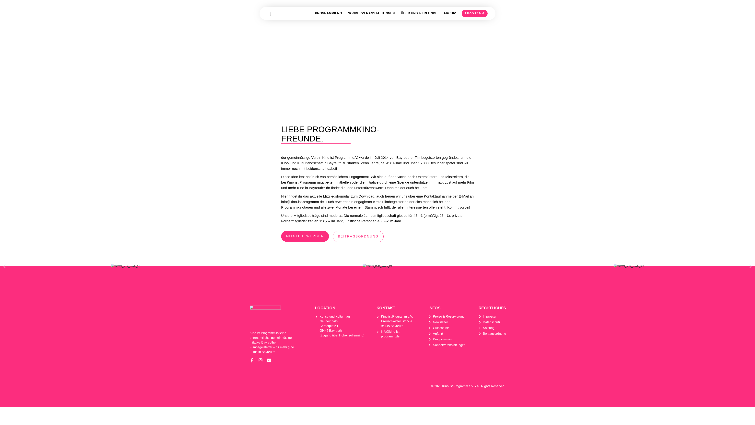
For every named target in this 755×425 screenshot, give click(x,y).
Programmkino (328, 13)
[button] (4, 266)
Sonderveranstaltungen (371, 13)
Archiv (450, 13)
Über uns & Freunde (419, 13)
